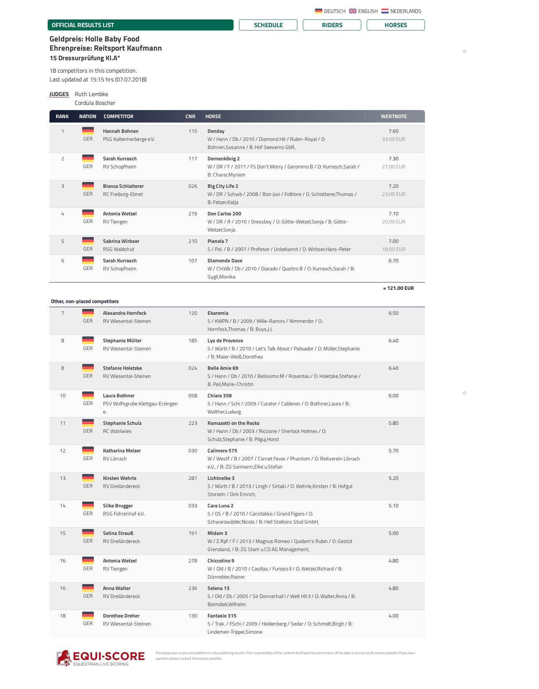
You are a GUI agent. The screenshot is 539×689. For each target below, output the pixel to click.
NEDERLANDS (405, 11)
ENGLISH (368, 11)
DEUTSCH (334, 11)
